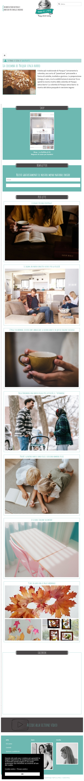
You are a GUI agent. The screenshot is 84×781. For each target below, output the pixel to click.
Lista (17, 60)
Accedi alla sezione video (42, 725)
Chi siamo (9, 744)
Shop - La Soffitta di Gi (42, 152)
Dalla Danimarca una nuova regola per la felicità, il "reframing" (41, 393)
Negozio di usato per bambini (42, 154)
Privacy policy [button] (22, 769)
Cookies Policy (66, 777)
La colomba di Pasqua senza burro (21, 65)
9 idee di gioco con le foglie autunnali (41, 583)
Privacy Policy (57, 777)
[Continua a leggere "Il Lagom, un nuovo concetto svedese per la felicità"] (42, 296)
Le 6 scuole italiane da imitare (41, 519)
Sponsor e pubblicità (12, 751)
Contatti (8, 747)
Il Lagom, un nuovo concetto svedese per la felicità (42, 266)
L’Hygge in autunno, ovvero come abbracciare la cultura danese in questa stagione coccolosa (41, 329)
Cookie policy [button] (10, 769)
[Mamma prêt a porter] (28, 8)
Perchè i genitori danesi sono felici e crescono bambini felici (42, 456)
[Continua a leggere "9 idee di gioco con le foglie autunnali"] (42, 613)
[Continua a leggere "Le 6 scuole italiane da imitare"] (42, 549)
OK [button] (22, 774)
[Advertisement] (42, 36)
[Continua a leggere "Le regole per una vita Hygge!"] (42, 233)
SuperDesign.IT (49, 777)
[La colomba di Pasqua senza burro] (19, 82)
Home (11, 60)
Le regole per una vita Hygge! (42, 203)
